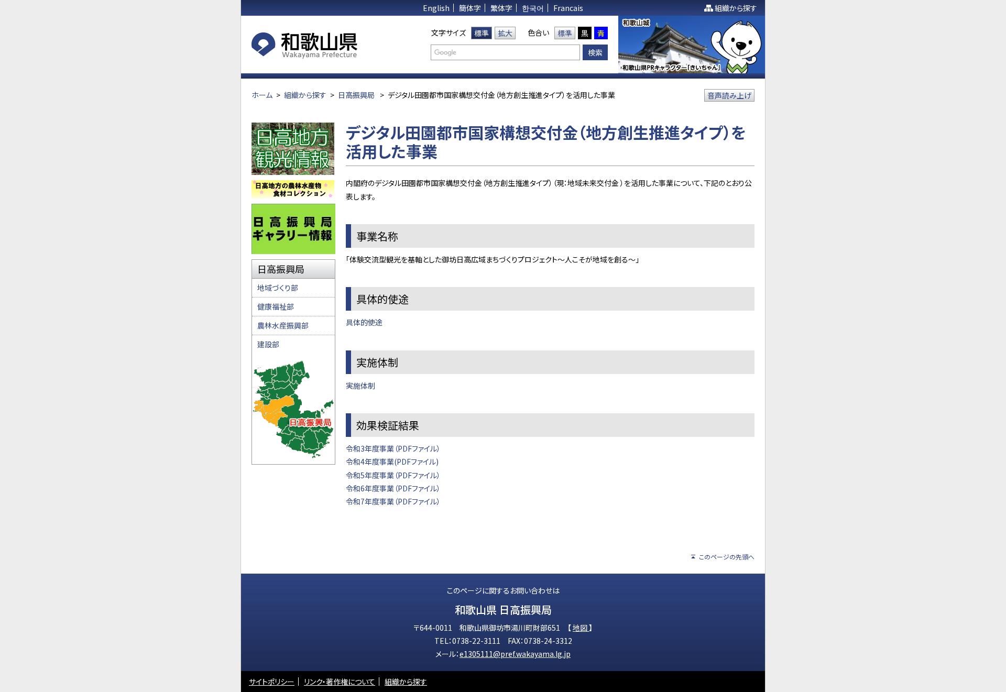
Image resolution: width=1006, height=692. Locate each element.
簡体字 (470, 8)
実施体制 (360, 385)
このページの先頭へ (726, 556)
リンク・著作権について (339, 681)
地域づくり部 (277, 287)
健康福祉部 (275, 306)
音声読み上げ (729, 95)
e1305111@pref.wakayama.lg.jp (515, 654)
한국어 (533, 8)
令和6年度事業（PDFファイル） (393, 488)
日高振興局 (356, 95)
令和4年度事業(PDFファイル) (392, 461)
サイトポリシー (271, 681)
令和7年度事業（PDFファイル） (393, 501)
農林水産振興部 (283, 325)
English (436, 8)
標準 (481, 33)
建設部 (268, 344)
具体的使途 (364, 322)
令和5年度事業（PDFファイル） (393, 475)
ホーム (262, 95)
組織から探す (736, 8)
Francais (568, 8)
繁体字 (501, 8)
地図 (581, 627)
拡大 (505, 33)
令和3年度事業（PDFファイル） (393, 448)
